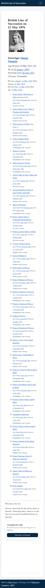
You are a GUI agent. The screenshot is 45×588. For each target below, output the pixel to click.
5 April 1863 (23, 375)
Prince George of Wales (21, 124)
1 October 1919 (17, 298)
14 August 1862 (24, 271)
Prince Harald (18, 486)
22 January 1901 (21, 69)
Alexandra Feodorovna (21, 414)
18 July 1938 (19, 211)
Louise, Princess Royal (21, 139)
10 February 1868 (24, 283)
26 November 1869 (24, 166)
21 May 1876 (19, 84)
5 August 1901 (18, 249)
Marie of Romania (19, 204)
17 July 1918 (16, 420)
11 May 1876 (24, 86)
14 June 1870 (23, 319)
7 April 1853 (23, 235)
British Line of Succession (13, 3)
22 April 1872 (23, 331)
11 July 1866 (23, 405)
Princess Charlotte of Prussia (23, 292)
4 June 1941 (16, 261)
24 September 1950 (18, 378)
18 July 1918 (16, 393)
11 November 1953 (18, 408)
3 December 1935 (18, 157)
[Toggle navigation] (41, 3)
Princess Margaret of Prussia (23, 328)
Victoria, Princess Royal (21, 243)
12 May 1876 (27, 81)
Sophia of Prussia (19, 316)
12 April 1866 (24, 307)
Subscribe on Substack (22, 535)
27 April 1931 (16, 480)
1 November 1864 (25, 390)
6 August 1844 (24, 181)
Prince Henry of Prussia (21, 268)
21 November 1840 (25, 247)
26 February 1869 (24, 477)
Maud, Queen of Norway (21, 163)
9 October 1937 (17, 363)
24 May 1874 (23, 432)
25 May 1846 (23, 447)
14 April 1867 (23, 462)
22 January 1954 (17, 334)
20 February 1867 (24, 142)
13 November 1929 (18, 310)
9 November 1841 (25, 100)
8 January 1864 (24, 115)
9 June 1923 (16, 450)
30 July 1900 (16, 184)
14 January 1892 (17, 118)
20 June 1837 (28, 72)
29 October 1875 (28, 208)
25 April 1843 (24, 346)
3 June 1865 (23, 130)
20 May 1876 (18, 492)
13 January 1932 (17, 322)
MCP (12, 585)
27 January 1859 (24, 259)
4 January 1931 (17, 145)
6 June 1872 (22, 417)
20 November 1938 (18, 169)
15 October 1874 (24, 196)
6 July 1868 (22, 154)
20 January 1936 (17, 133)
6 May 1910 (16, 103)
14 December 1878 (18, 349)
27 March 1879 (17, 286)
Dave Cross (12, 582)
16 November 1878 (18, 435)
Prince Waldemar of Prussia (23, 279)
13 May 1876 (17, 89)
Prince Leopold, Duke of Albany (24, 231)
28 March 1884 (17, 237)
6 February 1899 (17, 199)
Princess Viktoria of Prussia (23, 304)
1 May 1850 (23, 223)
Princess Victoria (19, 151)
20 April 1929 (16, 274)
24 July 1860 (23, 295)
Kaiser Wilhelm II (19, 255)
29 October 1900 (17, 465)
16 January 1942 (17, 225)
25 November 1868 (24, 361)
